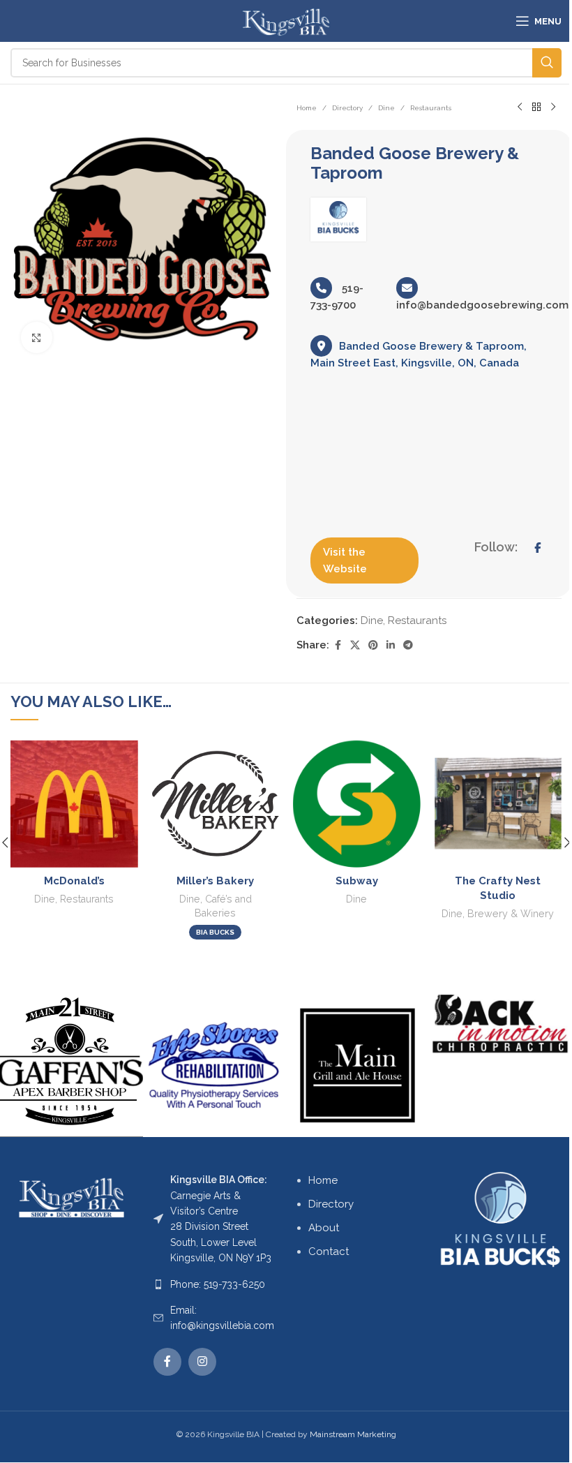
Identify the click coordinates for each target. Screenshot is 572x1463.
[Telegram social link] (408, 645)
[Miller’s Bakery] (216, 804)
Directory (347, 108)
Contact (328, 1251)
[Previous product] (519, 107)
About (323, 1227)
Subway (357, 881)
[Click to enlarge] (36, 337)
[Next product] (553, 107)
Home (306, 108)
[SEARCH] (547, 62)
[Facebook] (537, 548)
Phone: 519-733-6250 (217, 1284)
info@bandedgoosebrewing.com (482, 305)
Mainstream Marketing (353, 1434)
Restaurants (430, 108)
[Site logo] (285, 20)
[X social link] (355, 645)
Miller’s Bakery (215, 881)
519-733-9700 (336, 296)
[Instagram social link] (202, 1362)
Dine (386, 108)
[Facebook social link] (337, 645)
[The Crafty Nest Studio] (498, 804)
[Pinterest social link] (373, 645)
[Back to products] (536, 107)
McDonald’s (74, 881)
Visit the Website (345, 560)
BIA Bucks (215, 932)
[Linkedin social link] (390, 645)
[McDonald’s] (74, 804)
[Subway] (357, 804)
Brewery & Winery (510, 913)
